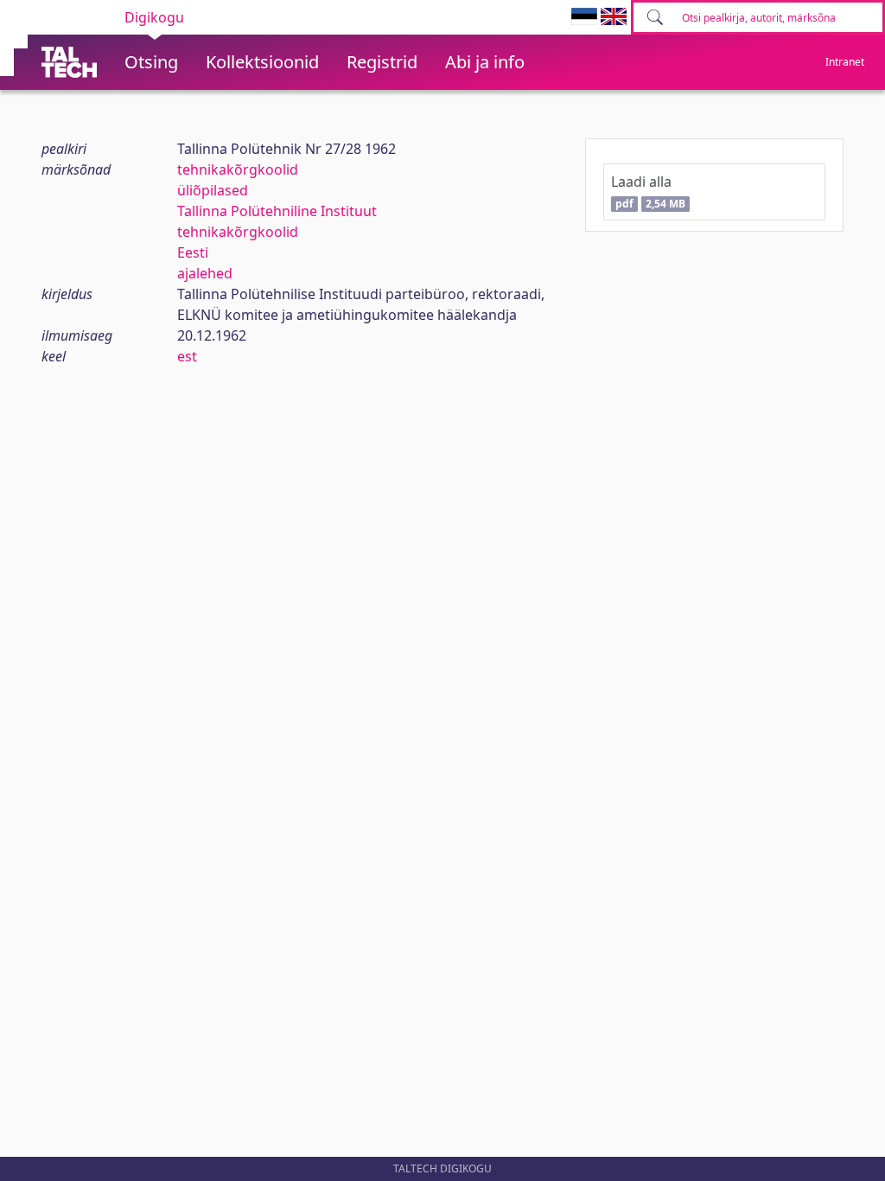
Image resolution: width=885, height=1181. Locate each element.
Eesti (192, 252)
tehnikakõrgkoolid (237, 169)
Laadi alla (647, 191)
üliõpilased (212, 190)
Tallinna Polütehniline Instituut (277, 210)
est (187, 356)
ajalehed (204, 273)
